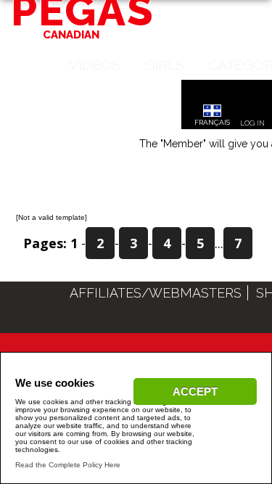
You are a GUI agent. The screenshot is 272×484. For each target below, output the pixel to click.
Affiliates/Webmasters (156, 292)
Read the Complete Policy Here (67, 465)
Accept (195, 391)
